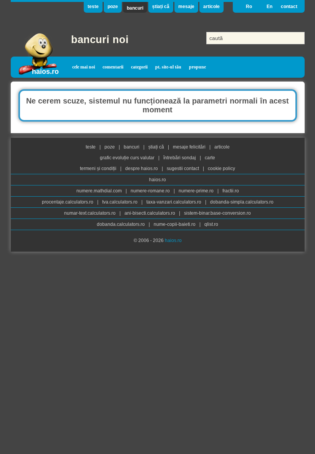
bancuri (135, 8)
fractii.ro (230, 191)
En (269, 6)
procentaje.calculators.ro (68, 202)
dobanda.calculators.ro (121, 224)
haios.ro (45, 71)
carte (210, 157)
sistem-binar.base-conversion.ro (217, 213)
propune (197, 67)
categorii (139, 67)
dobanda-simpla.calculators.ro (242, 202)
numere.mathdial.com (99, 191)
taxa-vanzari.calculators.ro (174, 202)
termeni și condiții (99, 168)
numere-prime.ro (197, 191)
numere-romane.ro (151, 191)
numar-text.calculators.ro (90, 213)
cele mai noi (83, 67)
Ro (249, 6)
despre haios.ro (142, 168)
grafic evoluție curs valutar (128, 157)
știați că (160, 6)
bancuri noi (100, 39)
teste (93, 6)
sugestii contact (183, 168)
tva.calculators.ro (120, 202)
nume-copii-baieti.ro (175, 224)
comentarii (113, 67)
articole (211, 6)
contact (289, 6)
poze (113, 6)
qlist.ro (211, 224)
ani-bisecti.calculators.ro (150, 213)
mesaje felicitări (190, 147)
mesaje (186, 6)
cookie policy (221, 168)
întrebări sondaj (180, 157)
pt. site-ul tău (168, 67)
